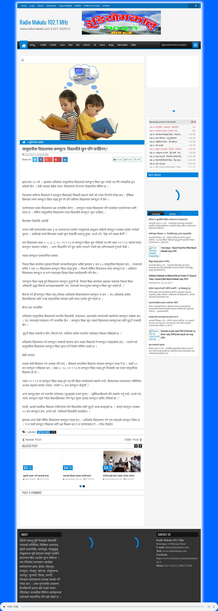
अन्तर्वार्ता (53, 45)
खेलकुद (111, 45)
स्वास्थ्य (102, 45)
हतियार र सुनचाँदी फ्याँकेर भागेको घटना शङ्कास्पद (168, 219)
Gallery (78, 5)
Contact (106, 5)
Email (119, 159)
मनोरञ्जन (86, 45)
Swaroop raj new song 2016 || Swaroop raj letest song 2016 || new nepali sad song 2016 (178, 334)
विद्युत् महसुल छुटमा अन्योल (159, 261)
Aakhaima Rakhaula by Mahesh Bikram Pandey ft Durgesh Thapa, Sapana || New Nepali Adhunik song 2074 (172, 277)
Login (32, 5)
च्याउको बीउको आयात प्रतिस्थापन (37, 475)
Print (129, 159)
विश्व (77, 45)
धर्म (95, 45)
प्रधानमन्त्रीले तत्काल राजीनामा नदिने (163, 302)
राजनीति (43, 45)
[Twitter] (190, 5)
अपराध (62, 45)
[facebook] (195, 5)
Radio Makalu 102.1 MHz (44, 22)
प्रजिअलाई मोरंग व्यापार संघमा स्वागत (78, 475)
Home (24, 5)
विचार (70, 45)
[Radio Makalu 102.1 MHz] (24, 45)
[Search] (195, 45)
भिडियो (133, 45)
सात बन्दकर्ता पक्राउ (157, 344)
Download (51, 5)
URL (139, 159)
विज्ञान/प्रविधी (122, 45)
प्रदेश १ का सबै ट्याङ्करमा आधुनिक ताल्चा (121, 475)
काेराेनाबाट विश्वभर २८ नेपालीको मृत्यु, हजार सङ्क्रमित (170, 233)
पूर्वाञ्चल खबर (46, 432)
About (40, 5)
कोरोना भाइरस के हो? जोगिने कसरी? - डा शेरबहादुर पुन (170, 288)
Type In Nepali (65, 5)
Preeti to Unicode (92, 5)
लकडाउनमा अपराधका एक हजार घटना (163, 316)
